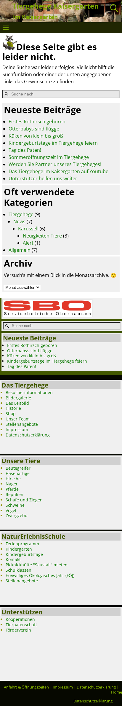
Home (116, 692)
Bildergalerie (18, 398)
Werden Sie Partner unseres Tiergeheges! (55, 164)
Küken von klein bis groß (36, 136)
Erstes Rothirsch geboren (37, 121)
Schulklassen (18, 570)
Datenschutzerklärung (28, 435)
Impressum (17, 429)
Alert (28, 243)
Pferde (12, 489)
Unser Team (18, 419)
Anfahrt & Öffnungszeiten (26, 687)
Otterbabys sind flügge (34, 128)
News (19, 221)
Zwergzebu (17, 515)
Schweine (15, 505)
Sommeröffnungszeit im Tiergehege (49, 157)
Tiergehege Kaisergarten (55, 6)
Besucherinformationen (29, 392)
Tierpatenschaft (21, 624)
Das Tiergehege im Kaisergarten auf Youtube (58, 171)
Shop (11, 413)
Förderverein (18, 630)
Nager (12, 484)
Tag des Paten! (25, 150)
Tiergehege (21, 214)
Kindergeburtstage (24, 554)
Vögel (11, 510)
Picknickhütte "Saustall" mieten (37, 565)
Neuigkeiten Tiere (42, 235)
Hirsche (13, 479)
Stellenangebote (22, 424)
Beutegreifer (18, 468)
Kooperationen (20, 619)
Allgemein (19, 250)
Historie (13, 408)
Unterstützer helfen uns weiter (43, 178)
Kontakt (13, 559)
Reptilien (14, 494)
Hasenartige (18, 473)
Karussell (28, 228)
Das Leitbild (17, 403)
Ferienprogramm (22, 543)
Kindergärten (19, 549)
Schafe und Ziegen (24, 500)
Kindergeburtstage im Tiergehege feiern (53, 143)
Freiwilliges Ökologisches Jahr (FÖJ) (40, 575)
